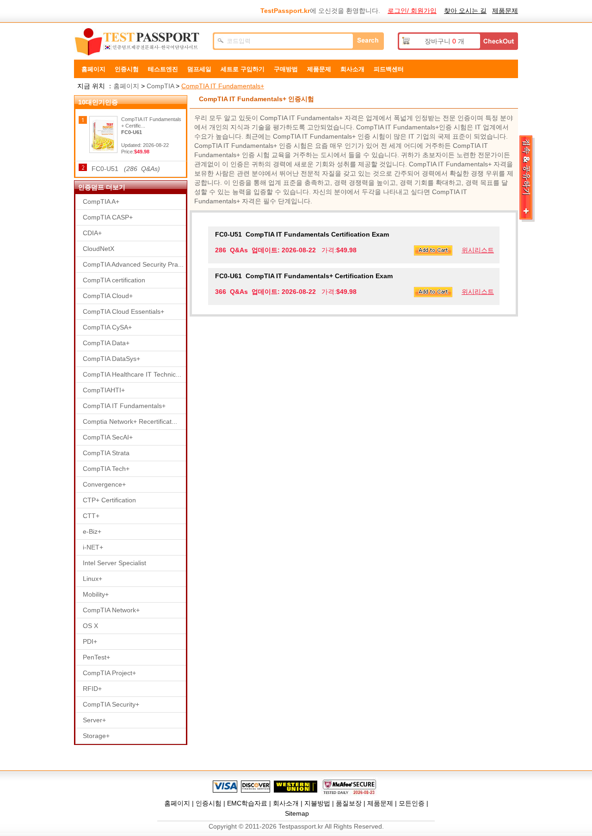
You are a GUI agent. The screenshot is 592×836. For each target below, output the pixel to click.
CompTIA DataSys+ (111, 358)
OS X (90, 625)
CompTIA (160, 86)
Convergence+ (104, 484)
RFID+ (92, 688)
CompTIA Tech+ (106, 468)
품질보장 (349, 803)
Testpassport (139, 42)
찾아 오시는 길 (465, 10)
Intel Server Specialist (114, 563)
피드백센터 (389, 69)
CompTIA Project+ (109, 673)
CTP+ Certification (109, 500)
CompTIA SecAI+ (108, 437)
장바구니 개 (444, 41)
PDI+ (90, 641)
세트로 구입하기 (243, 69)
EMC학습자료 (247, 803)
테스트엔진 (163, 69)
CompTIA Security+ (111, 704)
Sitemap (297, 813)
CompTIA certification (114, 280)
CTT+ (91, 515)
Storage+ (96, 735)
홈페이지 (93, 69)
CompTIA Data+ (106, 343)
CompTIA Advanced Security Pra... (133, 264)
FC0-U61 (131, 132)
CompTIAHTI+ (104, 390)
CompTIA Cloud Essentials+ (123, 311)
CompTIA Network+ (111, 610)
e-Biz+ (92, 531)
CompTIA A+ (101, 201)
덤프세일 (199, 69)
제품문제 (505, 10)
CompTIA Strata (106, 453)
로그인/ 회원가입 (412, 10)
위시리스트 (478, 250)
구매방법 (286, 69)
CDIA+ (92, 233)
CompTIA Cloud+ (108, 295)
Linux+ (92, 578)
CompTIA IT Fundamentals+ (222, 86)
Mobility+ (96, 594)
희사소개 (352, 69)
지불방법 (317, 803)
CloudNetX (98, 248)
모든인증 (412, 803)
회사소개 (286, 803)
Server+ (94, 720)
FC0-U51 (126, 168)
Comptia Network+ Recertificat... (130, 421)
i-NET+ (93, 547)
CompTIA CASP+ (108, 217)
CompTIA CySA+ (107, 327)
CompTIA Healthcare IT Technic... (132, 374)
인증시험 (127, 69)
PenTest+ (96, 657)
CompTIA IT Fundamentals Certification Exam (302, 234)
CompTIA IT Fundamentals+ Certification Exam (304, 276)
